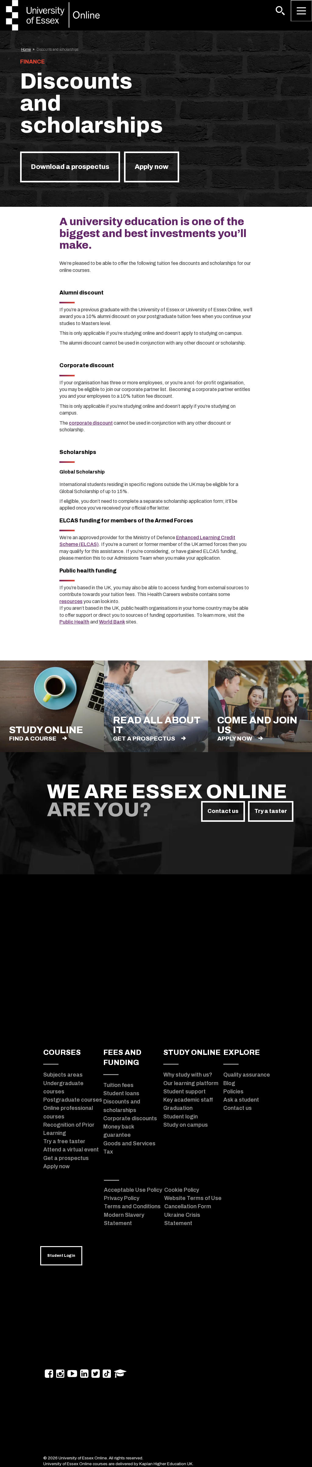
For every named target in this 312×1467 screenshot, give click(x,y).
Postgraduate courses (72, 1100)
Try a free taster (64, 1141)
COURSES (62, 1052)
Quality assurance (246, 1075)
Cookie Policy (181, 1190)
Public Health (74, 621)
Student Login (61, 1255)
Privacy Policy (121, 1198)
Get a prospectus (144, 738)
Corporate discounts (130, 1118)
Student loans (121, 1093)
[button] (280, 11)
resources (71, 601)
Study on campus (185, 1125)
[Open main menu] (301, 10)
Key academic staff (188, 1100)
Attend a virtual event (71, 1150)
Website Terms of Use (193, 1198)
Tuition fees (118, 1085)
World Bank (112, 621)
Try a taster (270, 811)
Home (26, 49)
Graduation (178, 1108)
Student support (184, 1091)
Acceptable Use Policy (133, 1190)
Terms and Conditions (132, 1206)
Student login (180, 1117)
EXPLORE (241, 1052)
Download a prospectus (70, 166)
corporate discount (91, 423)
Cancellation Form (187, 1206)
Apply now (151, 166)
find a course (32, 738)
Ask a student (241, 1100)
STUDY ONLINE (192, 1052)
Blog (229, 1083)
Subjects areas (63, 1075)
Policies (233, 1091)
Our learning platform (190, 1083)
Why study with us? (187, 1075)
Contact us (223, 811)
